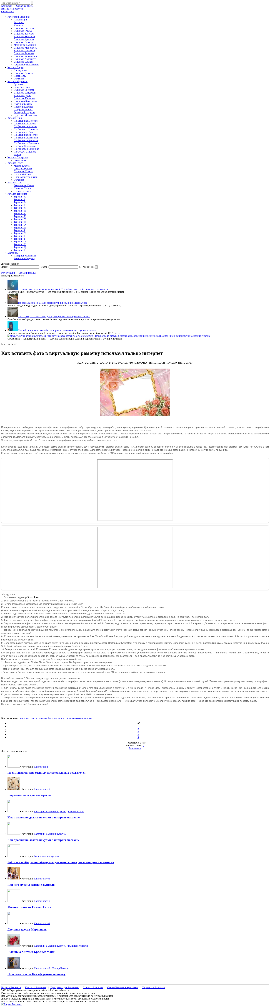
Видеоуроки (20, 70)
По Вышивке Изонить (26, 129)
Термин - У (20, 238)
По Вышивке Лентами (26, 137)
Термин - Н (20, 222)
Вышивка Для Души (25, 92)
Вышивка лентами (78, 945)
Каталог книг (41, 766)
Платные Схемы (22, 188)
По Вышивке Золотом (25, 126)
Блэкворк (19, 22)
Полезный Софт (22, 174)
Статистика (7, 11)
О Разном (19, 78)
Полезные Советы (23, 171)
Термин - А (20, 196)
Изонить (18, 25)
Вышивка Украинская (25, 56)
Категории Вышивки (19, 16)
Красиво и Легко (23, 104)
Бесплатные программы (46, 856)
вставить (42, 718)
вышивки (87, 718)
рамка (57, 718)
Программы (20, 75)
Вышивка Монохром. (25, 47)
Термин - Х (20, 244)
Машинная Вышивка (25, 45)
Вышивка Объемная (24, 50)
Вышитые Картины (24, 98)
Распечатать (135, 748)
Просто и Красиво (23, 106)
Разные (17, 154)
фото (50, 718)
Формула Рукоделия (24, 112)
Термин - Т (19, 236)
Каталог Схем (15, 182)
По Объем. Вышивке (25, 151)
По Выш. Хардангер (24, 146)
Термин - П (20, 227)
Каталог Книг (15, 118)
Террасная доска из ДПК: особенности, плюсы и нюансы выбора (52, 302)
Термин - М (20, 219)
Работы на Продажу (24, 258)
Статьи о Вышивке (93, 987)
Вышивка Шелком (23, 61)
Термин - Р (19, 230)
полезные (24, 718)
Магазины (13, 252)
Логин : (5, 267)
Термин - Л (20, 216)
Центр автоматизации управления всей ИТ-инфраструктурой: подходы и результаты (63, 289)
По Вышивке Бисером (26, 120)
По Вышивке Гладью (25, 123)
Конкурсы (6, 6)
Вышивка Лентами (24, 42)
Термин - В (20, 202)
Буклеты (18, 84)
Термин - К (20, 213)
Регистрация (8, 272)
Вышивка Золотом (24, 33)
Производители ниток (26, 177)
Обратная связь (24, 6)
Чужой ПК (88, 267)
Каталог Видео (15, 67)
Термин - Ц (20, 247)
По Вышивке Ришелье (26, 140)
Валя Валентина (22, 87)
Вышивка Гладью (23, 31)
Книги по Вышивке (35, 987)
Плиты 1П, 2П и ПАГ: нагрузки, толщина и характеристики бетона (54, 316)
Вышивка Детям (22, 95)
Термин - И (20, 210)
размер (78, 718)
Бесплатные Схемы (24, 185)
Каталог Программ (18, 157)
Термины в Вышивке (153, 987)
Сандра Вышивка (23, 109)
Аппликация (20, 19)
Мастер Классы (22, 165)
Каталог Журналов (18, 81)
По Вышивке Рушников (26, 143)
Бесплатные (20, 160)
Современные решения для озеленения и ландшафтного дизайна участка (171, 336)
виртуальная (67, 718)
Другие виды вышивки (26, 64)
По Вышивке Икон (24, 132)
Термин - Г (19, 205)
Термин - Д (20, 208)
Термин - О (20, 224)
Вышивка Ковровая (24, 36)
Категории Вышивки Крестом (50, 811)
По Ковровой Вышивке (26, 149)
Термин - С (20, 233)
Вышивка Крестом (24, 39)
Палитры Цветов (23, 168)
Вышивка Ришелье (24, 53)
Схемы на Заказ (22, 191)
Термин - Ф (20, 241)
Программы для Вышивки (64, 987)
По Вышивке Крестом (26, 134)
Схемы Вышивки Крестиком (122, 987)
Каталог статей (42, 789)
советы (33, 718)
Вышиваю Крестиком (25, 101)
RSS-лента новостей (12, 8)
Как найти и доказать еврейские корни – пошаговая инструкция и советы (57, 330)
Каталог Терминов (17, 193)
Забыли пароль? (27, 272)
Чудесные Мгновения (25, 115)
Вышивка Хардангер (25, 59)
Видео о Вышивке (11, 987)
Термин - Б (19, 199)
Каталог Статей (16, 163)
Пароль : (44, 267)
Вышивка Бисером (24, 28)
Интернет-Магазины (25, 255)
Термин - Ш (20, 250)
